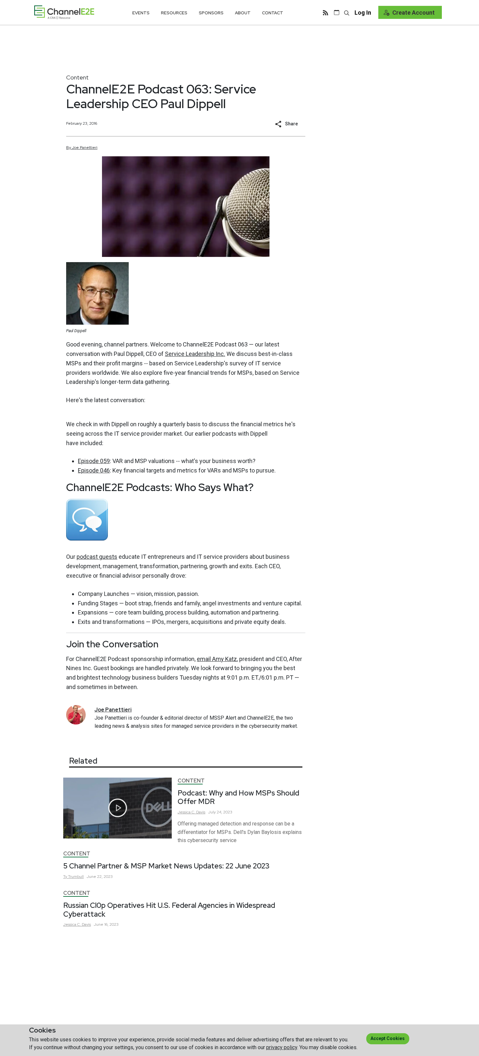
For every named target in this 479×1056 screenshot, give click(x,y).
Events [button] (141, 13)
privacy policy (281, 1047)
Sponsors (211, 13)
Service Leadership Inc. (195, 353)
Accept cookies (387, 1038)
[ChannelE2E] (64, 12)
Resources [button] (174, 13)
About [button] (243, 13)
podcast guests (97, 556)
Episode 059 (94, 461)
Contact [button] (272, 13)
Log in (363, 12)
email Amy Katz (217, 658)
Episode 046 (94, 470)
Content (77, 77)
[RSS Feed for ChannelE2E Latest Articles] (325, 12)
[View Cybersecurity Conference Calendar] (336, 12)
